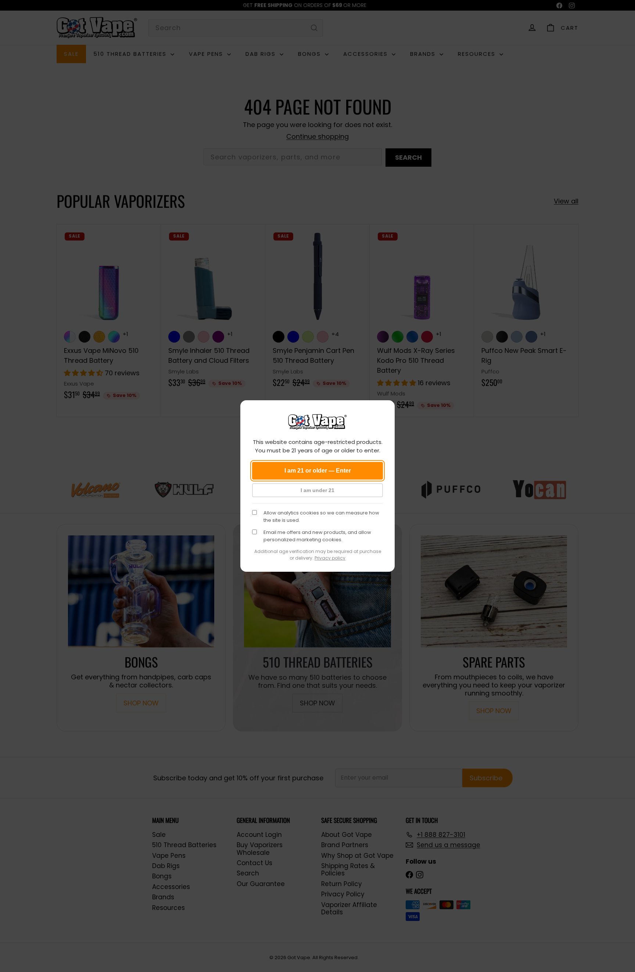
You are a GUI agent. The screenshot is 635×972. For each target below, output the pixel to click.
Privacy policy (330, 558)
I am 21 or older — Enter (317, 470)
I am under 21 (317, 490)
